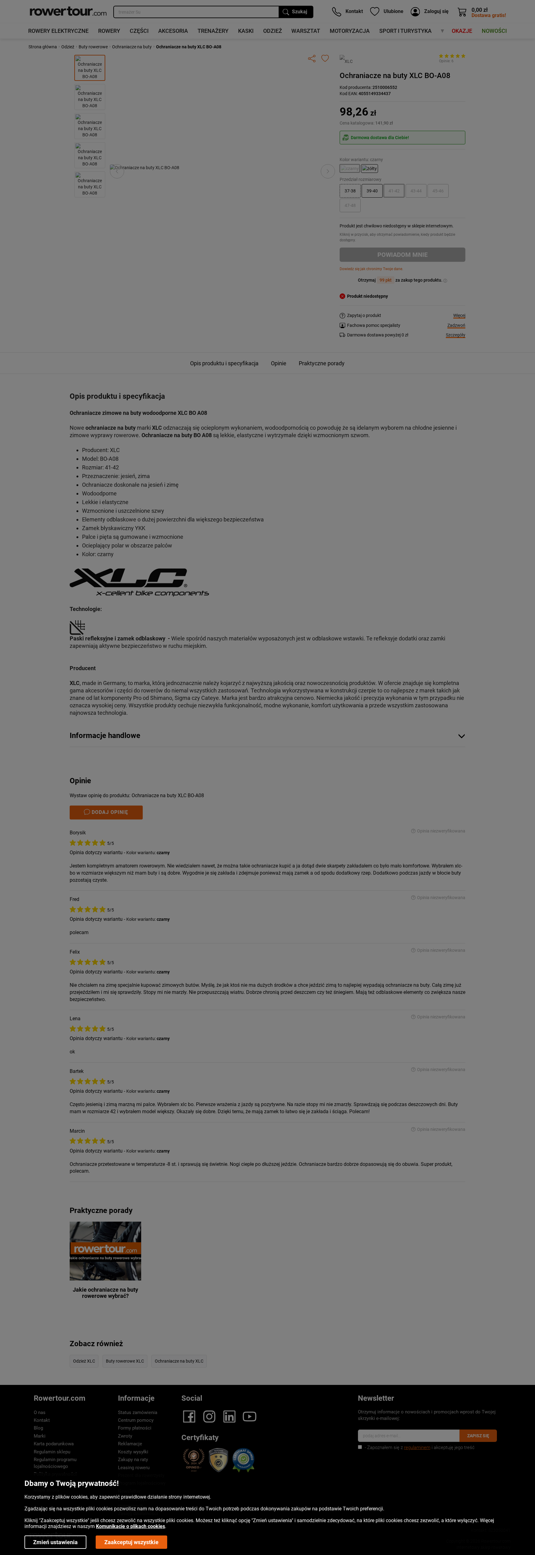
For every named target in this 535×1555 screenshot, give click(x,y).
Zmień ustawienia (55, 1542)
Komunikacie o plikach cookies (130, 1526)
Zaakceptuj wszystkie (131, 1542)
